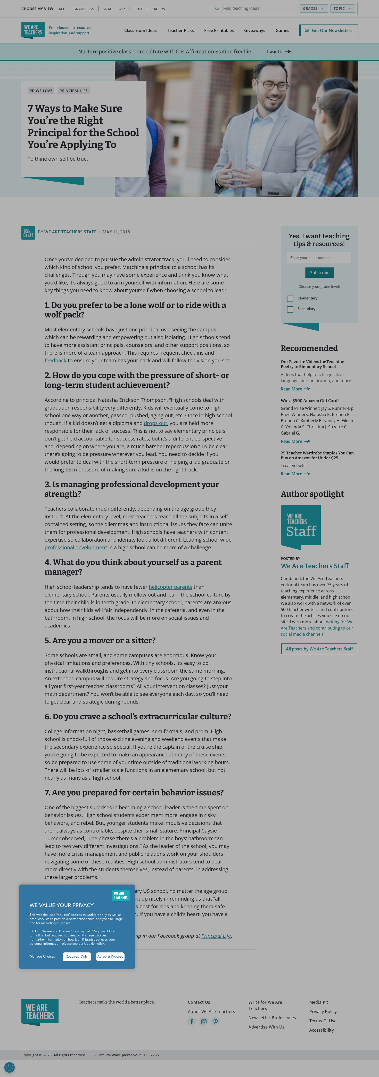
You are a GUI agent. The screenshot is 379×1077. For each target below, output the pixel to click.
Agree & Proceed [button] (110, 956)
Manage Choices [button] (42, 956)
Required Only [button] (77, 956)
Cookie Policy (94, 943)
